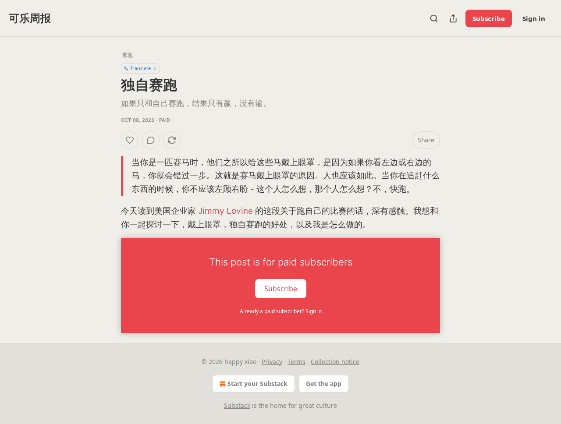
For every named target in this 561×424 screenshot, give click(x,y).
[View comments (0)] (151, 140)
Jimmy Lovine (225, 211)
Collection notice (335, 361)
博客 (127, 55)
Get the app (323, 383)
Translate (140, 68)
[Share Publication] (453, 18)
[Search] (434, 18)
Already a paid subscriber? (281, 311)
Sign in (533, 18)
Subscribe (488, 18)
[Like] (129, 140)
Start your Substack (257, 383)
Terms (296, 361)
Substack (237, 405)
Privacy (272, 361)
